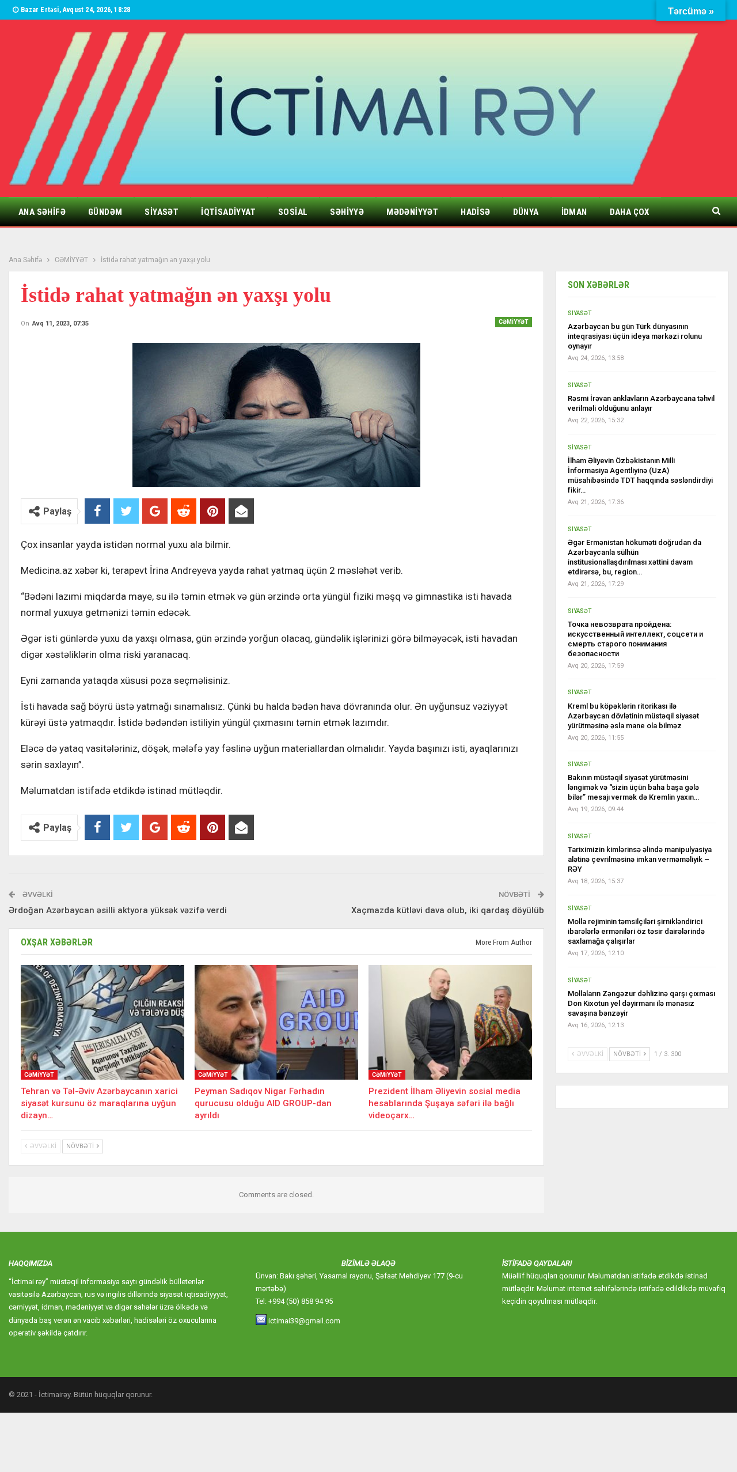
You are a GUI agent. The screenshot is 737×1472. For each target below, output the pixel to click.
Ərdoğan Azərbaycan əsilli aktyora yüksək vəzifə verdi (118, 910)
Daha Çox (629, 212)
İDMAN (574, 212)
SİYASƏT (161, 212)
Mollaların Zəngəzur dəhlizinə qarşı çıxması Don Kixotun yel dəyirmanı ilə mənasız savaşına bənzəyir (641, 1003)
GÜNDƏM (105, 212)
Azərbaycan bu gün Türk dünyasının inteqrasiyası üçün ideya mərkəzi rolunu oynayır (635, 336)
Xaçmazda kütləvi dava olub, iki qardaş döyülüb (447, 910)
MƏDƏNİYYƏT (412, 212)
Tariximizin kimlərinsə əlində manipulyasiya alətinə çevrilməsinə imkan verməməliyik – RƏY (640, 859)
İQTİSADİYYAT (228, 212)
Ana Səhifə (42, 212)
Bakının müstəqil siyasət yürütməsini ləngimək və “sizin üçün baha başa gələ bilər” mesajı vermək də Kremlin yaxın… (633, 787)
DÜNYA (526, 212)
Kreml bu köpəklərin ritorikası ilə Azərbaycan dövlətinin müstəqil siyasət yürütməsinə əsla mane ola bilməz (633, 716)
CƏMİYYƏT (514, 322)
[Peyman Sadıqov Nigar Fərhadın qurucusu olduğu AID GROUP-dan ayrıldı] (276, 1022)
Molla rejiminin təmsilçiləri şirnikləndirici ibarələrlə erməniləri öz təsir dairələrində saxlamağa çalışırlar (636, 931)
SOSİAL (292, 212)
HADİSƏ (475, 212)
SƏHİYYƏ (347, 212)
